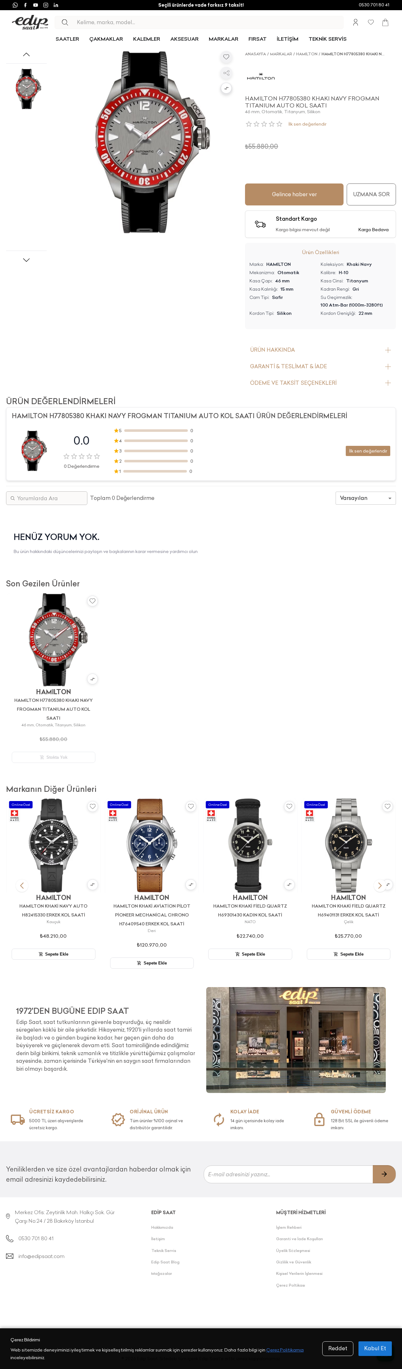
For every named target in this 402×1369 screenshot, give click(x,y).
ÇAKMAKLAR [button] (106, 39)
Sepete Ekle (56, 954)
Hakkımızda (162, 1227)
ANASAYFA (255, 54)
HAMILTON (306, 54)
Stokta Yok (56, 757)
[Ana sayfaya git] (30, 22)
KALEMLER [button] (146, 39)
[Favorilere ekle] (226, 57)
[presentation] (106, 1037)
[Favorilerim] (371, 22)
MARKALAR (223, 39)
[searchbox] (210, 22)
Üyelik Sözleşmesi (293, 1250)
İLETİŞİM (287, 39)
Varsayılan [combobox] (353, 498)
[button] (226, 89)
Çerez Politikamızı (285, 1350)
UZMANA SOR (371, 194)
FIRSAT (258, 39)
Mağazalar (161, 1273)
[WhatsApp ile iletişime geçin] (15, 5)
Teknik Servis (163, 1250)
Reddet (337, 1348)
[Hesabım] (355, 22)
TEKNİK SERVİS (328, 39)
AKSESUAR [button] (184, 39)
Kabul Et (375, 1348)
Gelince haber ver (294, 194)
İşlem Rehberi (289, 1227)
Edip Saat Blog (165, 1262)
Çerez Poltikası (290, 1285)
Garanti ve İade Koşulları (299, 1238)
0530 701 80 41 (374, 5)
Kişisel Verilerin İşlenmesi (299, 1273)
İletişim (158, 1238)
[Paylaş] (226, 73)
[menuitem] (67, 39)
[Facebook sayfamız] (25, 5)
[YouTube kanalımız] (35, 5)
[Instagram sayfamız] (45, 5)
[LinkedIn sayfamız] (55, 5)
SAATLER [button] (67, 39)
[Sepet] (385, 22)
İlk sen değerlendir (307, 124)
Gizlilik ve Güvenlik (293, 1262)
